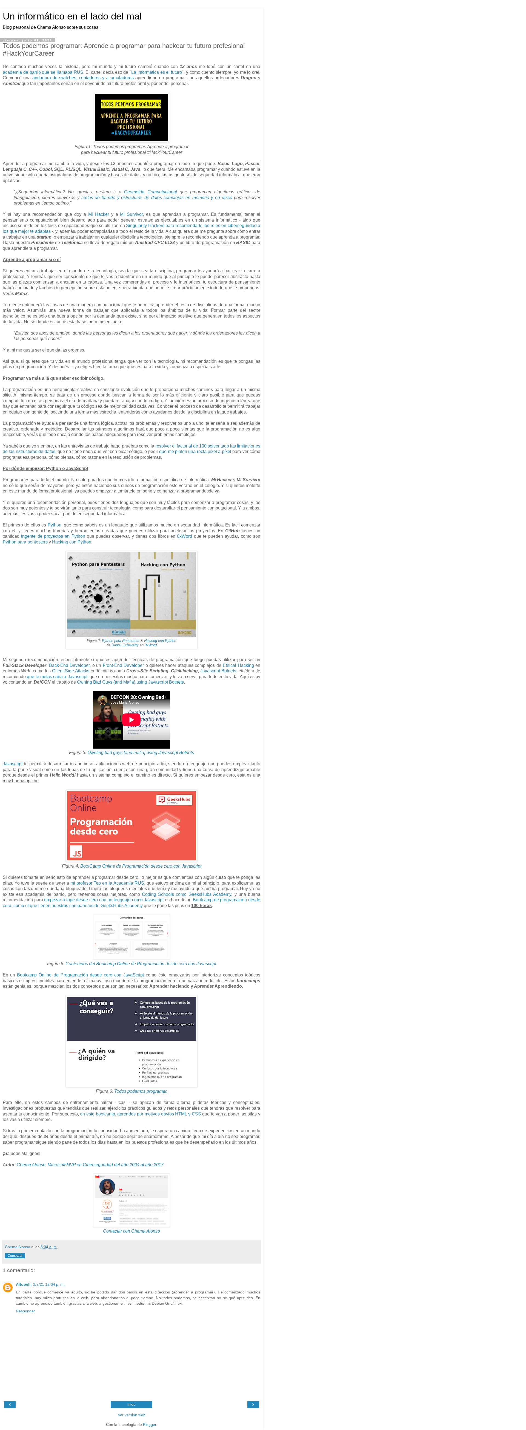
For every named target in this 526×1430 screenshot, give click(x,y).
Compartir (15, 1256)
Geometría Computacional (150, 191)
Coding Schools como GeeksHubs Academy (186, 894)
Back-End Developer (69, 665)
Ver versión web (131, 1415)
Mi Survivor (131, 214)
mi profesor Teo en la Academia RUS (107, 883)
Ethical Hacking (238, 665)
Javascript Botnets (218, 671)
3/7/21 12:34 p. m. (49, 1284)
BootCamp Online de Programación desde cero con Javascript (140, 866)
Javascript (12, 763)
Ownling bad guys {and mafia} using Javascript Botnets (140, 752)
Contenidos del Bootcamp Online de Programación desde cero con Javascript (140, 963)
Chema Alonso (31, 1164)
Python (54, 525)
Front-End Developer (123, 665)
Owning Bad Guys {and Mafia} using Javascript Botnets (130, 682)
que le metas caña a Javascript (57, 676)
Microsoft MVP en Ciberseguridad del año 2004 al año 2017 (106, 1164)
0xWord (184, 536)
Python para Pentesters (120, 641)
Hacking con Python (71, 542)
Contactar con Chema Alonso (131, 1231)
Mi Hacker (98, 214)
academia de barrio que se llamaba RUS (43, 72)
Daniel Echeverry (125, 645)
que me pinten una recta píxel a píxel (195, 451)
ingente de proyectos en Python (53, 536)
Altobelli (24, 1284)
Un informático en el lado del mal (72, 16)
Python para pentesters (25, 542)
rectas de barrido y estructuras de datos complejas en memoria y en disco (156, 197)
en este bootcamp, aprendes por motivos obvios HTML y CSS (140, 1114)
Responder (25, 1311)
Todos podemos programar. (140, 1091)
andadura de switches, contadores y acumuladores (83, 77)
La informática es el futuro (156, 72)
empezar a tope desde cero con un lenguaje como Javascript (104, 899)
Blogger (149, 1424)
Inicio (132, 1404)
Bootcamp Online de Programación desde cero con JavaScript (80, 975)
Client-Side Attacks (70, 671)
